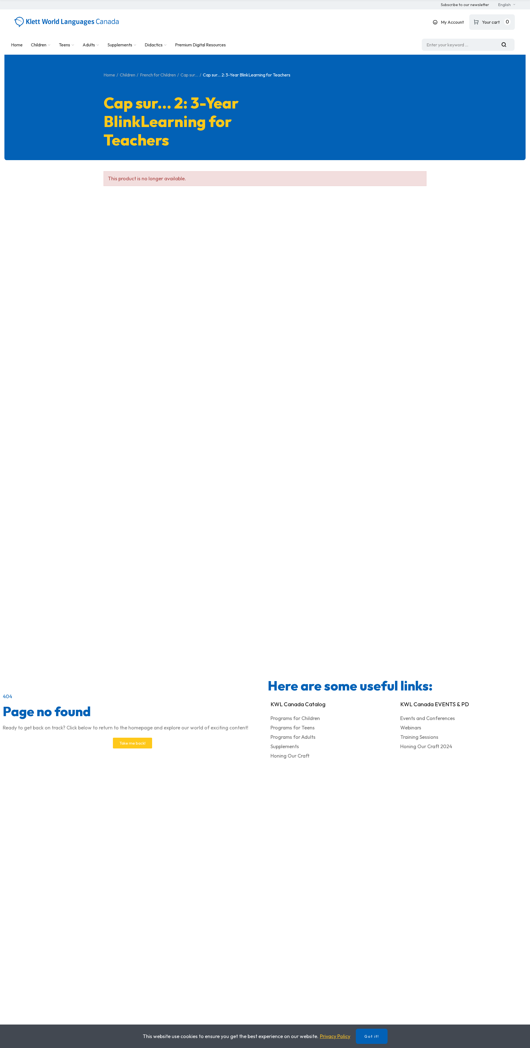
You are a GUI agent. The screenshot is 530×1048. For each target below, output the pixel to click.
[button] (465, 5)
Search (506, 44)
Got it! (371, 1036)
